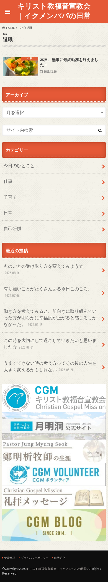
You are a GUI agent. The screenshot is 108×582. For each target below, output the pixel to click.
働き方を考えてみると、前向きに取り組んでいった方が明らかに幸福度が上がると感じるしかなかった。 (50, 317)
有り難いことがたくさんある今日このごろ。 (48, 292)
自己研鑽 (12, 228)
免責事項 (9, 557)
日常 (8, 212)
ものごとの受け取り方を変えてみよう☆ (43, 269)
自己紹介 (59, 557)
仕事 (8, 181)
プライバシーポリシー (34, 557)
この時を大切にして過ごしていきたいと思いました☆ (50, 343)
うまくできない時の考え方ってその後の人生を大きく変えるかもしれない (50, 366)
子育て (10, 196)
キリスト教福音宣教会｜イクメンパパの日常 (54, 10)
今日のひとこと (19, 165)
